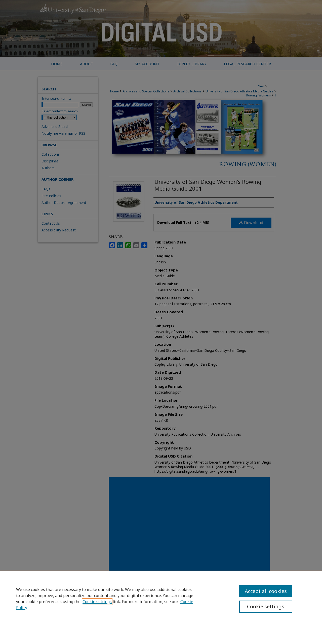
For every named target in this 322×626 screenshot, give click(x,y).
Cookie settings (97, 601)
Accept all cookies (266, 591)
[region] (161, 598)
